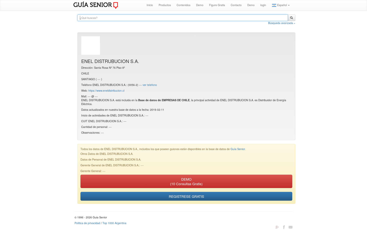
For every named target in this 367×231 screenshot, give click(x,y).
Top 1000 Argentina (114, 223)
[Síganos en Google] (277, 227)
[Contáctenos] (290, 227)
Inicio (150, 5)
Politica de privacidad (87, 223)
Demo (199, 5)
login (263, 5)
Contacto (236, 5)
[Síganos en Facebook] (284, 227)
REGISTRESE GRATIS (186, 196)
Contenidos (183, 5)
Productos (165, 5)
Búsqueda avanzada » (281, 23)
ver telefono (150, 85)
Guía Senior (238, 149)
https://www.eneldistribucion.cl (106, 90)
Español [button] (282, 5)
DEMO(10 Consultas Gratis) (186, 181)
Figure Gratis (217, 5)
